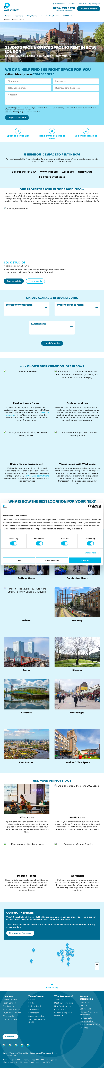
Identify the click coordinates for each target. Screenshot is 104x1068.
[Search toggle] (53, 3)
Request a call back (17, 118)
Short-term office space (36, 1020)
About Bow (68, 172)
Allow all (85, 560)
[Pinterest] (16, 1045)
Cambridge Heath (77, 578)
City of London (10, 1019)
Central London (10, 1000)
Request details (14, 281)
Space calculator (36, 1016)
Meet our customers (63, 1003)
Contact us (85, 1002)
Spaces (8, 16)
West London (9, 1016)
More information (52, 343)
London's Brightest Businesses (63, 1014)
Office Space (26, 817)
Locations (19, 16)
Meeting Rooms (52, 16)
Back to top (52, 987)
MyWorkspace (94, 4)
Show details (90, 553)
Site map (84, 1028)
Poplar (27, 670)
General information (86, 997)
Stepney (77, 670)
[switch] (39, 543)
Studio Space (77, 817)
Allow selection (52, 560)
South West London (12, 1013)
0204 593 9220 (64, 8)
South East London (12, 1009)
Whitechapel (77, 712)
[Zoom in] (97, 964)
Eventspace (67, 16)
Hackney (77, 620)
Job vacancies (86, 1009)
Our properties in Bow (24, 172)
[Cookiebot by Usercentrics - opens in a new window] (90, 506)
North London (9, 1003)
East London (26, 762)
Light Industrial (35, 1006)
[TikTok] (10, 1045)
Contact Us (82, 4)
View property (35, 281)
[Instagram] (4, 1045)
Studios (31, 1003)
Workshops (77, 875)
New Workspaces (62, 1006)
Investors (71, 4)
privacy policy (17, 112)
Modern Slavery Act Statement (89, 1013)
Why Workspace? (34, 16)
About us (58, 1000)
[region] (52, 955)
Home (6, 19)
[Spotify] (22, 1045)
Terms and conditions (90, 1025)
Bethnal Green (27, 578)
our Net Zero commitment (36, 476)
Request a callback (88, 9)
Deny (19, 560)
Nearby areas (85, 172)
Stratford (26, 712)
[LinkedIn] (28, 1045)
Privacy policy (86, 1018)
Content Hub (60, 4)
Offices (31, 1000)
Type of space (36, 996)
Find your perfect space (52, 177)
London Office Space (77, 762)
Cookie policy (86, 1021)
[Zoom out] (97, 968)
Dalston (26, 620)
